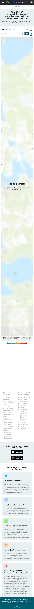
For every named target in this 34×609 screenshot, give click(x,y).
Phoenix (22, 411)
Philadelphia (23, 409)
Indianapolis (23, 421)
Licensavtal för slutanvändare (17, 602)
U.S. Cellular (7, 434)
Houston (22, 407)
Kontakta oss (19, 558)
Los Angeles (23, 403)
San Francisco (24, 424)
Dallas (22, 417)
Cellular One (7, 432)
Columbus (23, 428)
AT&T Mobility (8, 424)
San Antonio (23, 413)
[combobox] (5, 29)
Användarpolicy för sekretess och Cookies (12, 601)
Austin (22, 426)
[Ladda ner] (17, 452)
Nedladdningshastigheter (26, 33)
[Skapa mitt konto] (31, 2)
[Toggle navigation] (3, 2)
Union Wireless (8, 422)
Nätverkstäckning (22, 33)
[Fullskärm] (31, 29)
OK (17, 606)
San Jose (22, 419)
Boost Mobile (8, 438)
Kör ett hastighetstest (21, 2)
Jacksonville (23, 422)
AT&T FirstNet (8, 436)
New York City (24, 401)
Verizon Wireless (9, 426)
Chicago (22, 405)
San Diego (23, 415)
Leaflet (4, 337)
